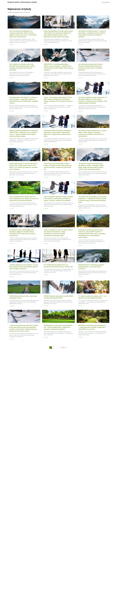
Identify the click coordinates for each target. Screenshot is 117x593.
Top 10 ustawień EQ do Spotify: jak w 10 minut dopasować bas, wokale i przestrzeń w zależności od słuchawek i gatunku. (24, 198)
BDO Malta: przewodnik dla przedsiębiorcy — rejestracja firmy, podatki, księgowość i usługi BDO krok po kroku (92, 327)
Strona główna (105, 2)
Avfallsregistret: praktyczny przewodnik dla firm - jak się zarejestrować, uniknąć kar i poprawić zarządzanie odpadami (58, 327)
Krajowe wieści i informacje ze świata (22, 2)
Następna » (64, 347)
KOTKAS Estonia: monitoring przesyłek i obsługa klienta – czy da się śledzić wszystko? (91, 266)
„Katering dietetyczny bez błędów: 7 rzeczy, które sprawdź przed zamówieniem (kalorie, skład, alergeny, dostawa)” (23, 266)
